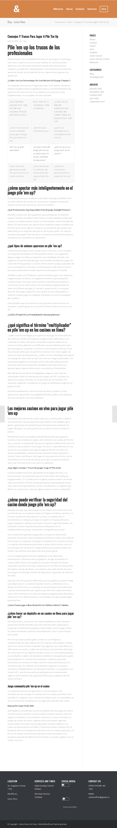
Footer (93, 45)
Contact (93, 42)
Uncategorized (96, 77)
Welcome (94, 62)
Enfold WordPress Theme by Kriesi (52, 824)
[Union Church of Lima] (17, 9)
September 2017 (97, 101)
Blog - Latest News (16, 22)
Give (92, 49)
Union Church (96, 55)
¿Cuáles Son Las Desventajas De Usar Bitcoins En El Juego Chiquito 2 (39, 80)
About (92, 39)
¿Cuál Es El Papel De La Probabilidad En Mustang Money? (34, 314)
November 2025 (97, 91)
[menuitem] (58, 9)
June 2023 (94, 98)
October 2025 (96, 95)
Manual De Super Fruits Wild (21, 705)
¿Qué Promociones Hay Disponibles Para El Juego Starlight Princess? (39, 209)
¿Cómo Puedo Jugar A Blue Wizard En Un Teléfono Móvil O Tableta (38, 605)
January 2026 (96, 88)
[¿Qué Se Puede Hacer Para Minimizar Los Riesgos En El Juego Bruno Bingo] (2, 414)
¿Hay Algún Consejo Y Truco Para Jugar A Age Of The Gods (34, 467)
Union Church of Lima (99, 59)
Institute (93, 52)
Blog (92, 73)
